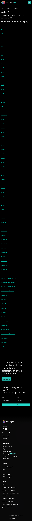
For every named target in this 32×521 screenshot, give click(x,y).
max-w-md (4, 239)
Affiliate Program (7, 477)
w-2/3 (3, 128)
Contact (4, 472)
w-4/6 (3, 175)
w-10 (2, 59)
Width (8, 8)
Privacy (4, 438)
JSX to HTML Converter (9, 490)
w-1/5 (3, 145)
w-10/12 (3, 222)
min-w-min (4, 342)
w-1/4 (3, 132)
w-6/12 (3, 205)
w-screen (4, 115)
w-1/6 (3, 162)
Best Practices (6, 451)
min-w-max (4, 338)
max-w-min (4, 325)
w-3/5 (3, 153)
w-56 (2, 93)
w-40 (2, 85)
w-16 (2, 68)
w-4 (2, 42)
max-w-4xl (4, 261)
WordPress (5, 459)
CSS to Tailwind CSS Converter (11, 493)
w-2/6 (3, 166)
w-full (3, 111)
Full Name (4, 397)
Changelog (5, 454)
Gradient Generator (8, 498)
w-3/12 (3, 192)
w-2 (2, 33)
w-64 (2, 98)
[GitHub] (3, 429)
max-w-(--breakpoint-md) (8, 282)
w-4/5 (3, 158)
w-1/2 (3, 119)
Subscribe (16, 405)
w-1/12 (3, 184)
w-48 (2, 89)
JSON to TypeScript (8, 501)
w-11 (2, 347)
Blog (3, 449)
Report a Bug (6, 474)
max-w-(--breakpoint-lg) (8, 287)
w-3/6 (3, 171)
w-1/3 (3, 123)
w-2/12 (15, 8)
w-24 (2, 76)
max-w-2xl (4, 252)
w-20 (2, 72)
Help (3, 469)
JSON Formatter (7, 507)
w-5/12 (3, 201)
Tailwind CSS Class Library (10, 456)
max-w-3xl (4, 256)
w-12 (2, 63)
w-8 (2, 55)
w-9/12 (3, 218)
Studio (4, 485)
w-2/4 (3, 136)
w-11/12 (3, 226)
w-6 (2, 50)
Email (18, 397)
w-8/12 (3, 214)
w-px (2, 106)
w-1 (2, 29)
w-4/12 (3, 196)
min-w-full (4, 304)
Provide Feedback (7, 467)
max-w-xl (3, 248)
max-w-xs (4, 231)
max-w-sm (4, 235)
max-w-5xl (4, 265)
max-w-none (5, 295)
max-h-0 (3, 308)
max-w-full (4, 274)
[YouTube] (6, 429)
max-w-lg (4, 244)
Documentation (7, 446)
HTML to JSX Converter (9, 487)
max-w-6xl (4, 269)
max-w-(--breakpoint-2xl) (8, 334)
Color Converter (7, 496)
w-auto (3, 102)
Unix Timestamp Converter (10, 504)
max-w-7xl (4, 317)
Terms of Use (6, 436)
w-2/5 (3, 149)
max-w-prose (5, 329)
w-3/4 (3, 141)
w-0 (2, 25)
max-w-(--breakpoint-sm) (8, 278)
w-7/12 (3, 209)
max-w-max (4, 321)
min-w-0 (3, 299)
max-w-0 (3, 312)
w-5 (2, 46)
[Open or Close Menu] (29, 2)
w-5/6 (3, 179)
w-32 (2, 80)
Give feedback (6, 379)
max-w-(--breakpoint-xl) (8, 291)
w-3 (2, 38)
